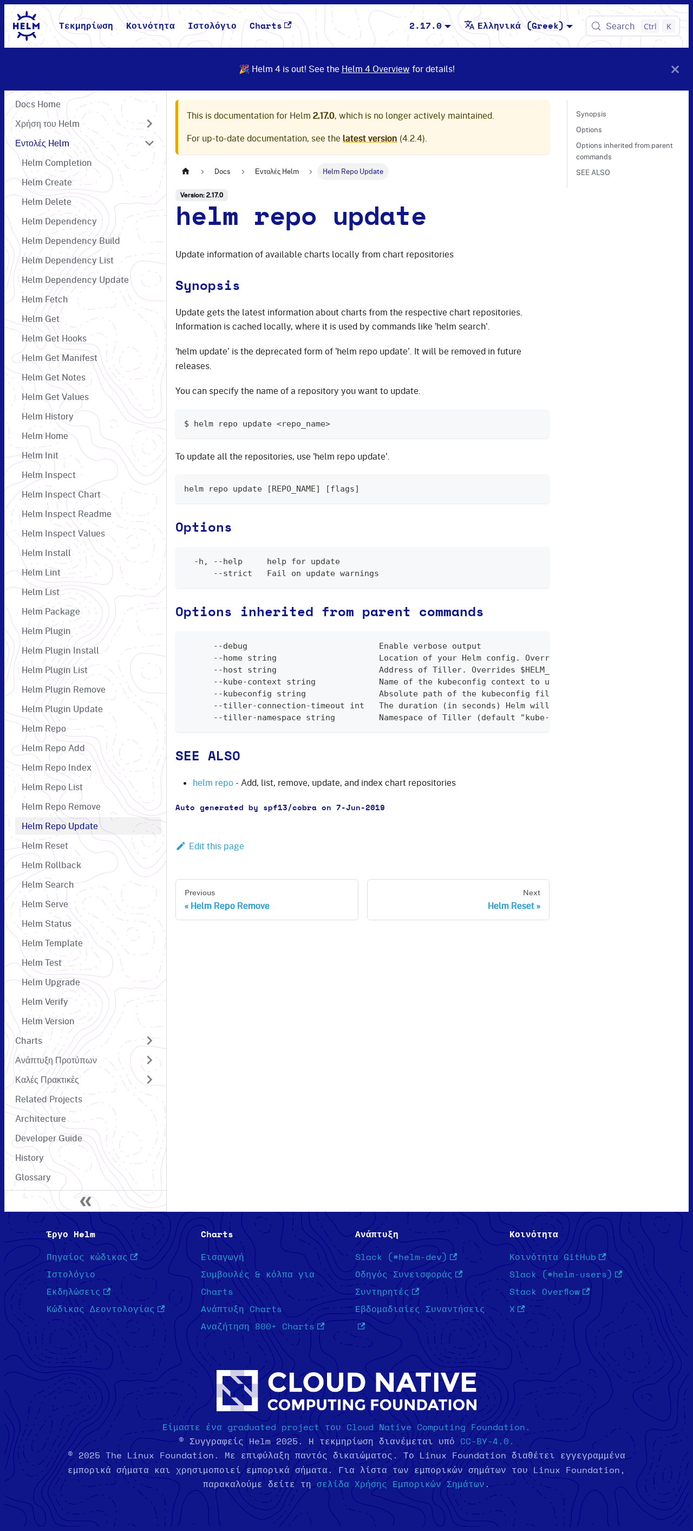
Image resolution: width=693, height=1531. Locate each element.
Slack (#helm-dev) (401, 1257)
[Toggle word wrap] (516, 645)
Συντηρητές (382, 1292)
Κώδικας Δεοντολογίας (101, 1309)
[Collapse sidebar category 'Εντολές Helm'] (149, 143)
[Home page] (185, 171)
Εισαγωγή (222, 1257)
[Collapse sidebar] (85, 1201)
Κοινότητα (150, 26)
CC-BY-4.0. (487, 1441)
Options (589, 129)
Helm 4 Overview (376, 68)
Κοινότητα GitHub (552, 1257)
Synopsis (591, 113)
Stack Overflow (544, 1292)
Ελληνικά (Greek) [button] (521, 26)
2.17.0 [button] (425, 26)
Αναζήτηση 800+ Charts (258, 1326)
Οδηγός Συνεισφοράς (404, 1274)
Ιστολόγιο (212, 26)
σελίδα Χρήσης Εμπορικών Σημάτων (401, 1484)
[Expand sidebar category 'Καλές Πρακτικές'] (149, 1079)
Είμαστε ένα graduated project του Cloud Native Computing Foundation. (346, 1427)
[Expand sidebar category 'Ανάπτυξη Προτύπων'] (149, 1060)
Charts (266, 26)
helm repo (213, 782)
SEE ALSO (593, 172)
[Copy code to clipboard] (536, 422)
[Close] (675, 69)
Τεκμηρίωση (86, 26)
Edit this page (216, 846)
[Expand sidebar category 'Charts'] (149, 1040)
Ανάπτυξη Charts (241, 1309)
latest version (370, 138)
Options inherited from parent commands (624, 151)
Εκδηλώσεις (74, 1292)
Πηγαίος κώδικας (87, 1257)
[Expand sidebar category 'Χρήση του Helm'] (149, 123)
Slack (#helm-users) (560, 1274)
